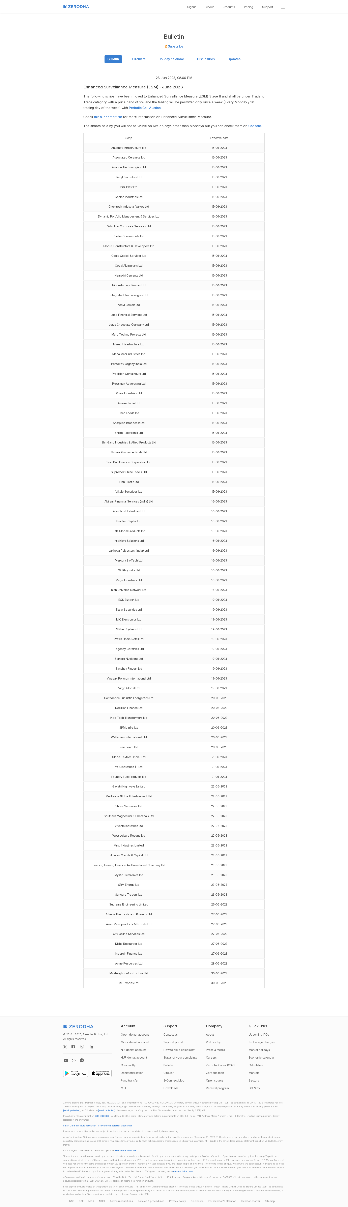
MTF (124, 1088)
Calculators (256, 1065)
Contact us (171, 1034)
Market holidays (259, 1050)
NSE (71, 1201)
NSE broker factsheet (125, 1150)
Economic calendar (261, 1057)
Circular (169, 1072)
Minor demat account (135, 1042)
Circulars (138, 59)
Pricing (248, 7)
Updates (234, 59)
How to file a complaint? (179, 1050)
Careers (211, 1057)
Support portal (173, 1042)
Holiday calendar (171, 59)
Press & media (215, 1050)
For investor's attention (222, 1201)
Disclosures (206, 59)
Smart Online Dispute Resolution (79, 1125)
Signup (192, 7)
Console (254, 126)
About (210, 7)
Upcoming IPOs (259, 1034)
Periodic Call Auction (145, 108)
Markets (254, 1072)
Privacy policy (177, 1201)
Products (229, 7)
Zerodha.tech (215, 1072)
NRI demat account (133, 1050)
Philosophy (213, 1042)
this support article (108, 117)
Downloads (171, 1088)
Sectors (254, 1080)
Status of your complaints (180, 1057)
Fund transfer (130, 1080)
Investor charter (250, 1201)
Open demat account (135, 1034)
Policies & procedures (151, 1201)
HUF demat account (134, 1057)
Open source (215, 1080)
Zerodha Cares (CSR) (220, 1065)
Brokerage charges (262, 1042)
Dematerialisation (132, 1072)
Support (267, 7)
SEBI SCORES (102, 1116)
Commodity (128, 1065)
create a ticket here (183, 1171)
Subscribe (175, 46)
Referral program (217, 1088)
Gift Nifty (254, 1088)
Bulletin (113, 59)
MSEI (102, 1201)
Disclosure (197, 1201)
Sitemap (270, 1201)
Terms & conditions (121, 1201)
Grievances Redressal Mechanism (115, 1125)
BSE (81, 1201)
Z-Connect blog (174, 1080)
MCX (91, 1201)
